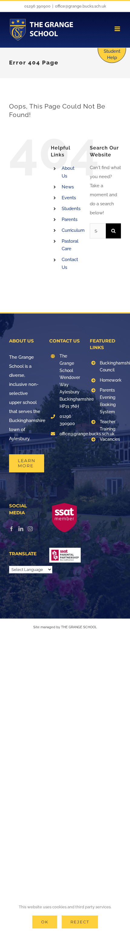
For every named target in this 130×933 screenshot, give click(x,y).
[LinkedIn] (20, 528)
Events (69, 197)
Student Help (112, 54)
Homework (110, 380)
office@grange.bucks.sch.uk (80, 6)
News (68, 187)
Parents (69, 219)
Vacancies (110, 439)
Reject (79, 921)
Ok (44, 921)
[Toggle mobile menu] (118, 29)
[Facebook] (11, 528)
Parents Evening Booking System (108, 401)
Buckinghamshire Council (110, 367)
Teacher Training (107, 425)
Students (71, 208)
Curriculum (73, 230)
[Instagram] (30, 528)
